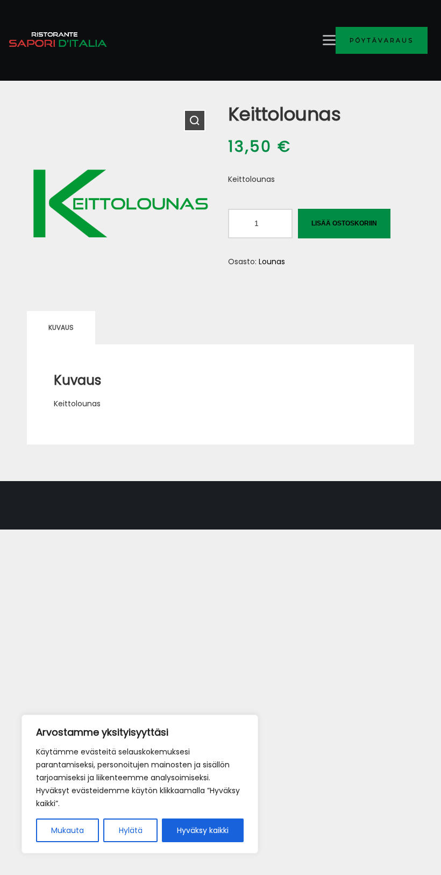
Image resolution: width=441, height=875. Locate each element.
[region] (140, 784)
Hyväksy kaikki (203, 830)
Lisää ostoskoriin (344, 223)
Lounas (272, 261)
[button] (194, 120)
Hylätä (131, 830)
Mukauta (67, 830)
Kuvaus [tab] (61, 327)
